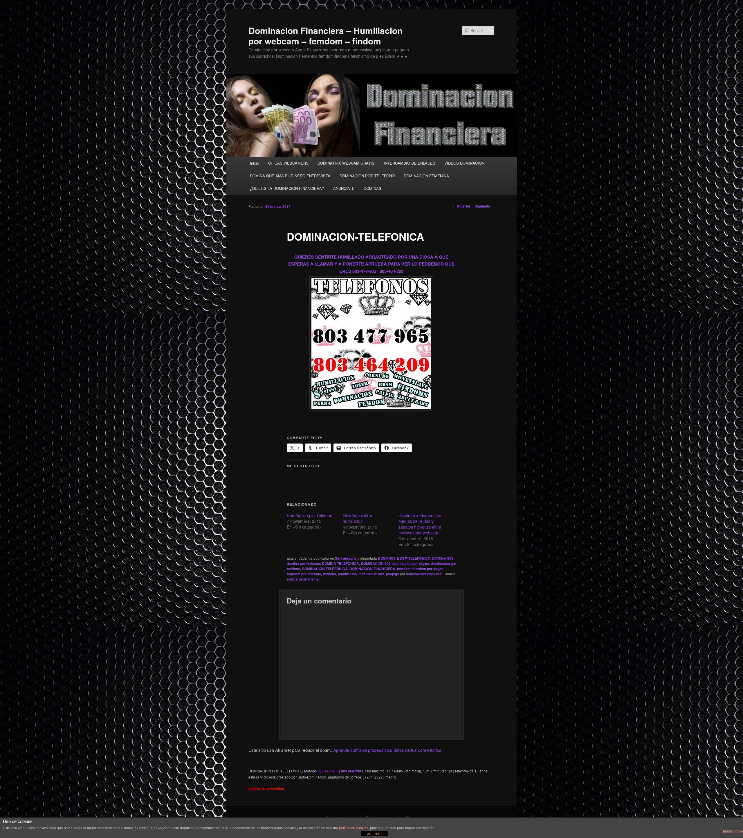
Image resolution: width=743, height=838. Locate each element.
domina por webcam (303, 563)
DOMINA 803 (442, 558)
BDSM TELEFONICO (413, 558)
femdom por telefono (304, 573)
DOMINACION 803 (376, 563)
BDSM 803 (386, 558)
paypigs (392, 573)
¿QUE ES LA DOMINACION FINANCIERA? (287, 188)
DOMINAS (372, 188)
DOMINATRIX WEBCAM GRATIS (346, 163)
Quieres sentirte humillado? (357, 518)
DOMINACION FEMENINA (426, 176)
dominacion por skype (410, 563)
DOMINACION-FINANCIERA (372, 568)
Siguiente (485, 206)
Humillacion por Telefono (309, 515)
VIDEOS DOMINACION (464, 163)
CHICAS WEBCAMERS (288, 163)
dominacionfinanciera (424, 573)
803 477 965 (328, 771)
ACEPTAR (374, 834)
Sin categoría (346, 558)
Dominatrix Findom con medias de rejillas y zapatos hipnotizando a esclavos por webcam (419, 524)
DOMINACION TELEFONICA (325, 568)
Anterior (461, 206)
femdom (404, 568)
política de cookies (353, 828)
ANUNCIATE (344, 188)
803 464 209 (351, 771)
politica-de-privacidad (266, 788)
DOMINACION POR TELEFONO (367, 176)
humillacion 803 (371, 573)
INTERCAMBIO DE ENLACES (409, 163)
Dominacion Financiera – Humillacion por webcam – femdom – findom (325, 35)
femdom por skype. (428, 568)
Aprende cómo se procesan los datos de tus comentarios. (388, 750)
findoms (329, 573)
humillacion (347, 573)
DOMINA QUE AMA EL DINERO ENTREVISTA (290, 176)
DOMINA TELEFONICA (340, 563)
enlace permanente (303, 579)
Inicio (254, 163)
